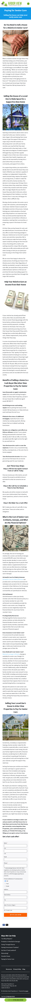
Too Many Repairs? (6, 939)
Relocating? (4, 953)
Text (7, 884)
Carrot (26, 991)
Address (6, 889)
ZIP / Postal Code (8, 910)
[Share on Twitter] (7, 925)
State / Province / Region (9, 905)
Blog (23, 969)
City (5, 900)
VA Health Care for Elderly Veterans (13, 579)
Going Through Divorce (8, 944)
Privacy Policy (17, 969)
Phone (6, 863)
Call (7, 881)
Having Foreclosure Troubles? (10, 947)
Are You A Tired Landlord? (8, 950)
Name (5, 843)
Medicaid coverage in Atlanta (11, 654)
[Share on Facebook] (4, 925)
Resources (9, 969)
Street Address (7, 895)
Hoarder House (5, 956)
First (5, 848)
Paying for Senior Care (7, 959)
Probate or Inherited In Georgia (10, 942)
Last (5, 853)
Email (5, 857)
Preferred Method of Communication (13, 879)
